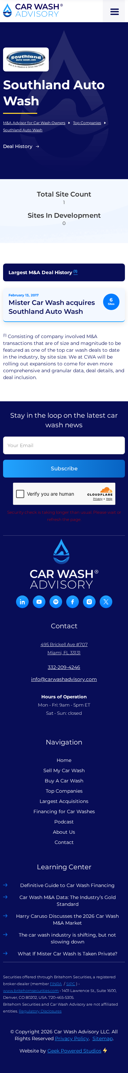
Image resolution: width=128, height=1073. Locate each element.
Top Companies (87, 123)
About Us (64, 832)
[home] (33, 10)
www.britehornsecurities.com (31, 990)
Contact (64, 842)
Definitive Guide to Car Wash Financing (67, 885)
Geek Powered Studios (74, 1051)
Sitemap (103, 1038)
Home (64, 760)
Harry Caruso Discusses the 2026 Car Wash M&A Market (67, 919)
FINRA (56, 983)
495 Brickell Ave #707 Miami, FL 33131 (64, 648)
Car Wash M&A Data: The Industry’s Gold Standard (67, 900)
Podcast (64, 822)
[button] (114, 11)
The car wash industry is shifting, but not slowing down (67, 938)
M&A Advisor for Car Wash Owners (34, 123)
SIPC (70, 983)
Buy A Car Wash (64, 781)
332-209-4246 (64, 667)
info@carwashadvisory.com (64, 679)
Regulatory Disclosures (40, 1011)
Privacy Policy (72, 1038)
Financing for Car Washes (64, 811)
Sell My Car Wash (64, 770)
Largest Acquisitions (64, 801)
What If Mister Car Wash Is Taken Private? (67, 954)
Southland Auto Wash (22, 130)
